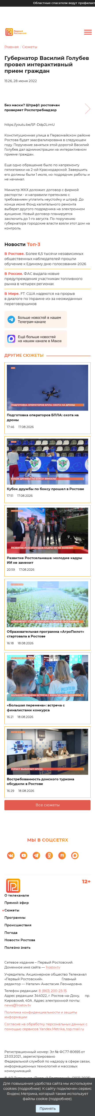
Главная (11, 47)
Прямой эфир (16, 903)
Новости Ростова (19, 940)
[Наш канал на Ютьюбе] (23, 855)
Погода (10, 933)
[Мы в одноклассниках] (49, 855)
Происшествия (17, 925)
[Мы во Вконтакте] (11, 855)
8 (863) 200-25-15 (52, 991)
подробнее (29, 1088)
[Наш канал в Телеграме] (36, 855)
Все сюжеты (48, 805)
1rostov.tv (53, 967)
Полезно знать (17, 947)
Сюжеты (29, 47)
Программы (14, 917)
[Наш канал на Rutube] (62, 855)
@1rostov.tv (17, 1005)
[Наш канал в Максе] (75, 855)
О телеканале (16, 895)
